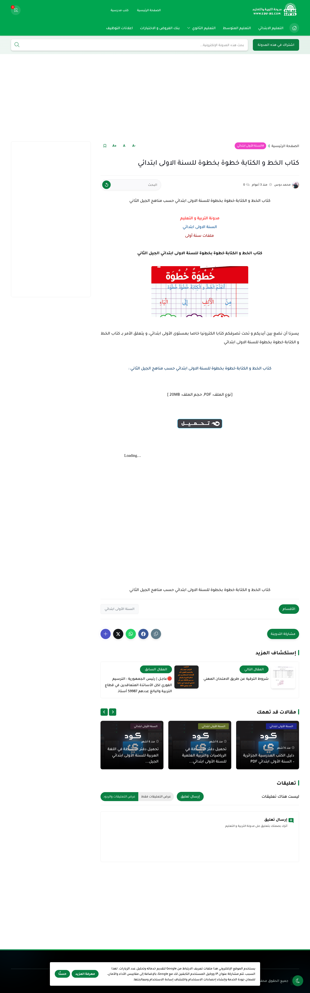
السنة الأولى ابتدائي (249, 145)
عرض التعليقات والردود (119, 796)
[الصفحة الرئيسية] (294, 28)
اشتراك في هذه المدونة (276, 45)
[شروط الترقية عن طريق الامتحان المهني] (283, 677)
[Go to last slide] (112, 712)
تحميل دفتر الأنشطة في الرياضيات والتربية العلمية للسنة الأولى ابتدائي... (204, 755)
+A (114, 146)
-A (134, 146)
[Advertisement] (155, 98)
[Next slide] (104, 712)
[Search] (17, 45)
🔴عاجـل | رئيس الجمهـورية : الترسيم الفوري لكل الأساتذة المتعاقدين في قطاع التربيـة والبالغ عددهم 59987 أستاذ (138, 685)
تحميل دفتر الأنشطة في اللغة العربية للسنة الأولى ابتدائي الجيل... (133, 755)
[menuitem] (293, 28)
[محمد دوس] (295, 185)
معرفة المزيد (85, 974)
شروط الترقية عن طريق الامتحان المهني (236, 679)
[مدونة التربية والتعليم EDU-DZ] (275, 10)
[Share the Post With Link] (156, 634)
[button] (143, 634)
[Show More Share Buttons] (106, 634)
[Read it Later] (105, 145)
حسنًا (62, 974)
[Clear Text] (106, 185)
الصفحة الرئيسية (285, 146)
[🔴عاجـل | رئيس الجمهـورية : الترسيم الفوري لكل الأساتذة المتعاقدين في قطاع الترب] (186, 677)
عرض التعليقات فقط (156, 796)
